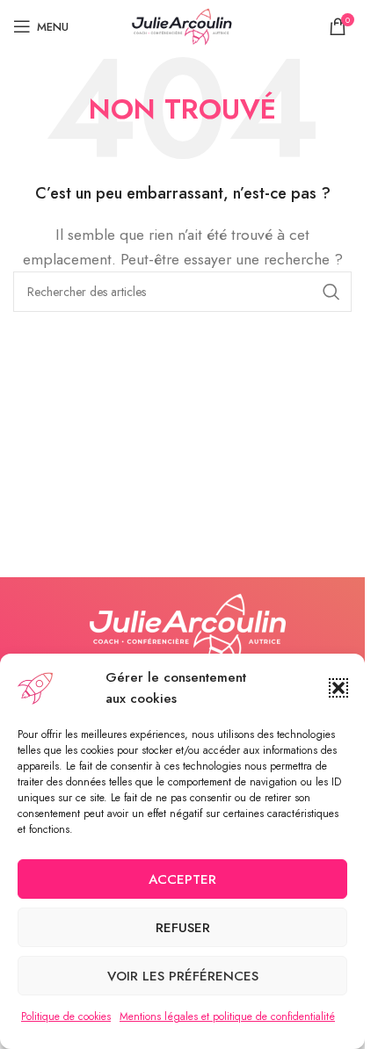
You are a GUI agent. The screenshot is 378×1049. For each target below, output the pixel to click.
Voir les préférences (182, 976)
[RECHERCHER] (331, 291)
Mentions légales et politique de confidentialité (227, 1016)
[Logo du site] (183, 25)
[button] (338, 688)
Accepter (182, 879)
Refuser (183, 927)
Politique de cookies (66, 1016)
